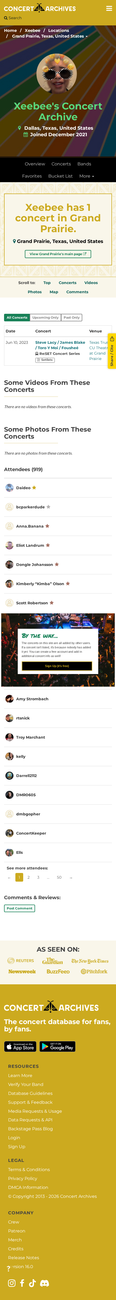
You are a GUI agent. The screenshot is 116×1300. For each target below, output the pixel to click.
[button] (56, 635)
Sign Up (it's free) (57, 666)
